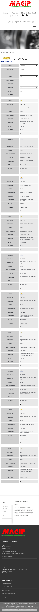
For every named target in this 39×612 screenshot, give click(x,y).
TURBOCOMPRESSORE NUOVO (26, 122)
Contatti (15, 16)
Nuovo (22, 126)
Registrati (17, 22)
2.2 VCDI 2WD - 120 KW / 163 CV (28, 262)
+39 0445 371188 (7, 556)
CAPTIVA (22, 104)
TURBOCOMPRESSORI (26, 115)
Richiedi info (23, 130)
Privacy (4, 597)
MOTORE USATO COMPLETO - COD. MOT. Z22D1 (28, 277)
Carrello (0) (29, 22)
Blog (23, 13)
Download (32, 13)
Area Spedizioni (6, 590)
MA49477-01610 (24, 119)
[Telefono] (23, 16)
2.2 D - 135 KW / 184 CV (26, 185)
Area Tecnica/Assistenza (8, 593)
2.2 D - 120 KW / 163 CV (26, 108)
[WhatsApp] (27, 16)
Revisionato (23, 165)
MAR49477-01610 (25, 157)
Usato (21, 280)
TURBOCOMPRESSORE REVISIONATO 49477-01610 (27, 161)
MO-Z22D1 (23, 273)
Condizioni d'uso (6, 583)
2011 (21, 111)
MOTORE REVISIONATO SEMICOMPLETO (26, 315)
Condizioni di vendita (7, 587)
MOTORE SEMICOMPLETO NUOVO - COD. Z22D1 (27, 354)
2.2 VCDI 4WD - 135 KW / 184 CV (28, 378)
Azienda (15, 13)
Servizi (5, 13)
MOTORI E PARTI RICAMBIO (27, 270)
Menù (5, 27)
